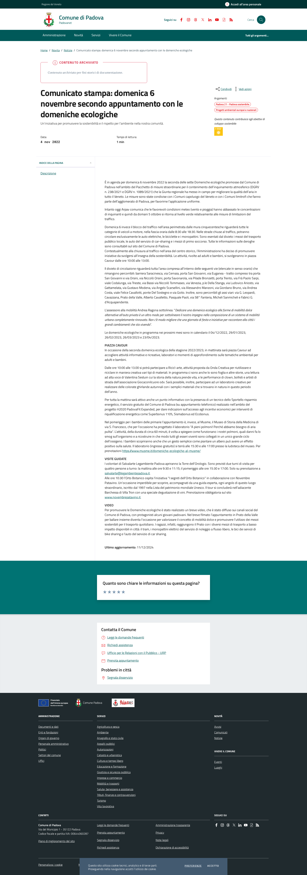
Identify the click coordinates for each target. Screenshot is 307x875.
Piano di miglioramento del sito (56, 841)
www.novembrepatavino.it (123, 497)
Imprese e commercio (109, 778)
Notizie (68, 50)
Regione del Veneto (51, 4)
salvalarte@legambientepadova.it (127, 473)
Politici (42, 749)
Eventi (218, 762)
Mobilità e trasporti (108, 783)
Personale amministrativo (53, 744)
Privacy (160, 832)
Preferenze (193, 866)
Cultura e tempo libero (110, 761)
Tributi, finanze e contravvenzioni (116, 795)
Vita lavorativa (105, 806)
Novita (56, 50)
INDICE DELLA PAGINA (51, 163)
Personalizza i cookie (50, 865)
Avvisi (217, 727)
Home (44, 50)
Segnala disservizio (108, 840)
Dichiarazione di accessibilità (172, 847)
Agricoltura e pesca (108, 727)
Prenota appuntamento (111, 832)
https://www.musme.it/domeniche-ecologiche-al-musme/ (161, 450)
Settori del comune (49, 755)
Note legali (162, 840)
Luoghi (218, 767)
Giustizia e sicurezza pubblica (114, 772)
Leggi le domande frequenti (113, 825)
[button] (261, 19)
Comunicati (220, 732)
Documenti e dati (48, 727)
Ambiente (103, 732)
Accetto (213, 866)
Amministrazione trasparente (173, 825)
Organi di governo (48, 738)
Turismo (101, 800)
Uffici (41, 761)
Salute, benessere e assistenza (115, 789)
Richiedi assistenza (108, 847)
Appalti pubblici (106, 744)
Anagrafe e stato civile (110, 738)
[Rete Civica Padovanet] (124, 703)
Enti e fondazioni (48, 732)
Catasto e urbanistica (109, 755)
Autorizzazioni (105, 749)
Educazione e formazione (111, 766)
